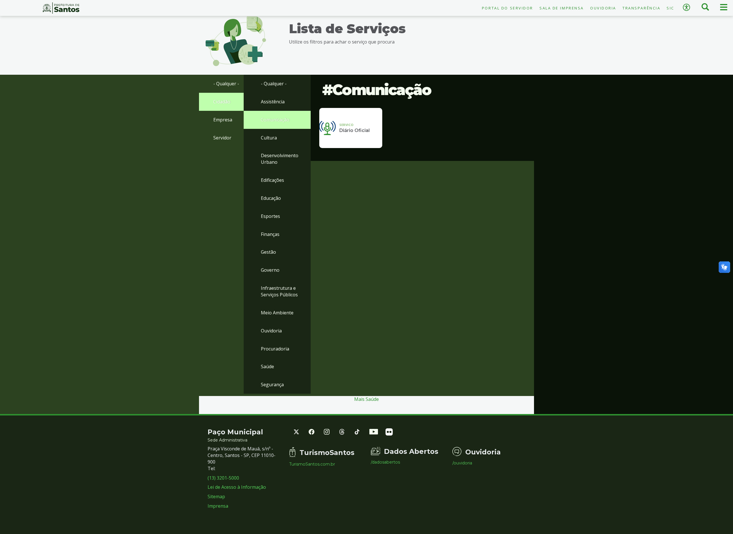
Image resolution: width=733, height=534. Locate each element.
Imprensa (218, 506)
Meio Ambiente (277, 313)
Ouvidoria (603, 8)
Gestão (268, 252)
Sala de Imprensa (561, 8)
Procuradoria (275, 349)
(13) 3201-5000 (223, 478)
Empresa (222, 120)
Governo (270, 270)
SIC (670, 8)
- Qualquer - (226, 83)
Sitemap (216, 496)
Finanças (270, 234)
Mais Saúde (366, 399)
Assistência (273, 101)
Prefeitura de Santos (61, 8)
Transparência (641, 8)
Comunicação (275, 120)
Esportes (270, 216)
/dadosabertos (385, 462)
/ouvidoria (462, 463)
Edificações (272, 180)
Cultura (269, 138)
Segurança (272, 384)
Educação (271, 198)
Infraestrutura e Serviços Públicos (279, 291)
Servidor (222, 138)
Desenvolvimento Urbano (279, 158)
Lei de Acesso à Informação (237, 487)
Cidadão (221, 101)
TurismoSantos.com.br (312, 464)
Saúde (267, 366)
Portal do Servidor (507, 8)
